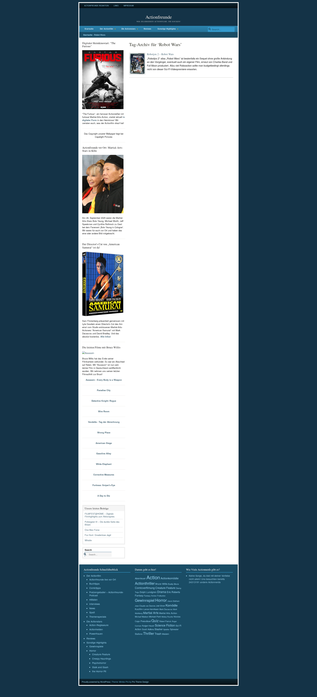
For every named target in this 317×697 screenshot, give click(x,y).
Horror (92, 650)
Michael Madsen (141, 616)
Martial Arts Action (168, 613)
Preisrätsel (146, 621)
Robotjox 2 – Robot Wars (160, 54)
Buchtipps (94, 583)
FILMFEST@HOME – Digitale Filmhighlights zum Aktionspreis (99, 515)
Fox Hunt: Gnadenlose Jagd (98, 535)
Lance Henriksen (151, 609)
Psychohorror (99, 662)
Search (88, 549)
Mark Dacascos (165, 609)
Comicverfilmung (145, 588)
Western (165, 634)
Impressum (128, 5)
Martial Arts (150, 613)
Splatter (166, 629)
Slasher (159, 629)
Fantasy (139, 595)
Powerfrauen (96, 633)
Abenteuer (140, 578)
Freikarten (161, 595)
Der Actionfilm (106, 28)
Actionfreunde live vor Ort (102, 579)
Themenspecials (97, 616)
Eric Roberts (173, 592)
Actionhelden (96, 629)
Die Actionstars (128, 28)
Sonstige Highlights (167, 28)
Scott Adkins (148, 629)
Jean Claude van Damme (145, 605)
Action (153, 577)
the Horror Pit (99, 671)
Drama (161, 592)
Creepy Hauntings (101, 658)
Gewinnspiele (96, 646)
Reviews (147, 28)
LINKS (116, 5)
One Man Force (92, 529)
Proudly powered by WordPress (96, 681)
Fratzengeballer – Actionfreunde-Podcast (106, 594)
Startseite (89, 28)
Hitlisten (93, 599)
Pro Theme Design (140, 681)
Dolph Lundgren (148, 592)
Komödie (171, 605)
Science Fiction (165, 625)
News (92, 608)
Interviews (94, 604)
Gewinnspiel (145, 600)
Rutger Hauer (148, 625)
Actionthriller (145, 583)
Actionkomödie (169, 578)
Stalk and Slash (100, 667)
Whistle (88, 540)
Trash (158, 634)
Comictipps (95, 588)
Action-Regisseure (98, 625)
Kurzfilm (139, 609)
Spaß (92, 612)
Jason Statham (173, 601)
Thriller (148, 633)
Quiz (155, 620)
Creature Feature (101, 654)
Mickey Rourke (167, 616)
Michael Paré (155, 616)
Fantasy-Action (150, 595)
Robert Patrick (165, 621)
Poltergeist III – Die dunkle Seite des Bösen (102, 523)
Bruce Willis (161, 583)
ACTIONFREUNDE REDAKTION (96, 5)
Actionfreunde (158, 17)
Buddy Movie (173, 584)
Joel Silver (160, 605)
